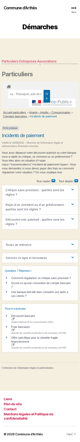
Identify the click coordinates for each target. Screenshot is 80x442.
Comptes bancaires (15, 116)
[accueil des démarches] (40, 86)
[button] (40, 192)
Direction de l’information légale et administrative (28, 368)
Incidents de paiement (43, 116)
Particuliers (10, 61)
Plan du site (13, 404)
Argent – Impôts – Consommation (50, 112)
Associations (47, 61)
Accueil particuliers (15, 112)
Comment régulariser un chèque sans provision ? (41, 278)
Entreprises (27, 61)
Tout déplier (67, 181)
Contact (10, 409)
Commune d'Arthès (20, 8)
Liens (8, 399)
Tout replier (44, 181)
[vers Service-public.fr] (52, 102)
